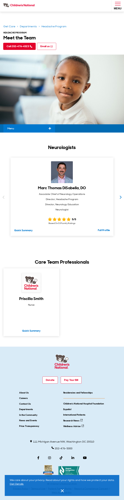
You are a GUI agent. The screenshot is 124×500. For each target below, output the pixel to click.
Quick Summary (23, 230)
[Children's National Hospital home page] (19, 6)
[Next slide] (120, 197)
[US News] (48, 471)
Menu (10, 128)
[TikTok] (61, 458)
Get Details (17, 484)
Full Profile (104, 230)
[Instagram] (49, 458)
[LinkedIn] (73, 458)
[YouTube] (84, 458)
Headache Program (54, 26)
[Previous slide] (3, 197)
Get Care (9, 26)
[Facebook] (38, 458)
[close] (62, 491)
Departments (28, 26)
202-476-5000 (63, 448)
